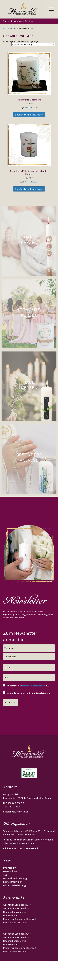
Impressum (9, 867)
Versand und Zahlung (15, 878)
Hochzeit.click (11, 915)
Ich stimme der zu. (27, 685)
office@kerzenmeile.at (15, 811)
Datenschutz (10, 871)
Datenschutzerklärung (33, 685)
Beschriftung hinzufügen (29, 114)
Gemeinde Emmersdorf (16, 908)
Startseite (8, 21)
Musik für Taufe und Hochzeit (19, 919)
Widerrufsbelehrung (14, 885)
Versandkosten (31, 107)
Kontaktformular (12, 881)
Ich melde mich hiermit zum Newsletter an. (28, 693)
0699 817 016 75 (15, 803)
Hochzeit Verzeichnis (14, 912)
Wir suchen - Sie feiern (15, 922)
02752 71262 (12, 806)
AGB (5, 874)
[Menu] (51, 9)
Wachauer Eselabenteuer (16, 904)
